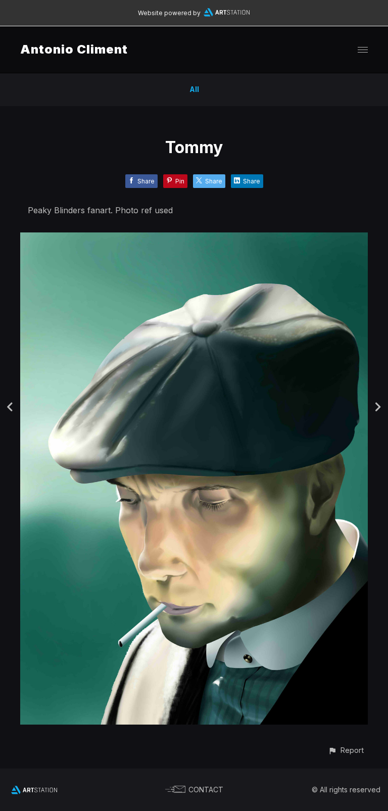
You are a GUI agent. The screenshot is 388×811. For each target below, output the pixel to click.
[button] (346, 750)
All (194, 89)
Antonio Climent (74, 49)
